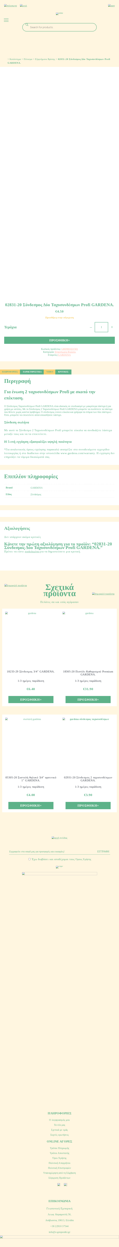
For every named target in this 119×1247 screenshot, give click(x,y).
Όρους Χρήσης (83, 859)
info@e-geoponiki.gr (59, 1232)
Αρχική (4, 58)
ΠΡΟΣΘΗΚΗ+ (59, 340)
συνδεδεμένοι (32, 551)
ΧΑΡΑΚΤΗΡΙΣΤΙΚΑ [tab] (32, 372)
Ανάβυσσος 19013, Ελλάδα (59, 1220)
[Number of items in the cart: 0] (113, 14)
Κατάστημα (15, 59)
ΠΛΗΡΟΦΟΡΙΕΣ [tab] (10, 372)
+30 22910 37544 (59, 1226)
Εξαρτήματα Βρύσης (45, 59)
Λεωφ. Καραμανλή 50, (59, 1214)
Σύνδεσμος (36, 494)
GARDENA (64, 355)
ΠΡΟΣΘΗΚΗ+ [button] (31, 699)
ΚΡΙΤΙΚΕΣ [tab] (63, 372)
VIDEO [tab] (49, 372)
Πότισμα (28, 59)
